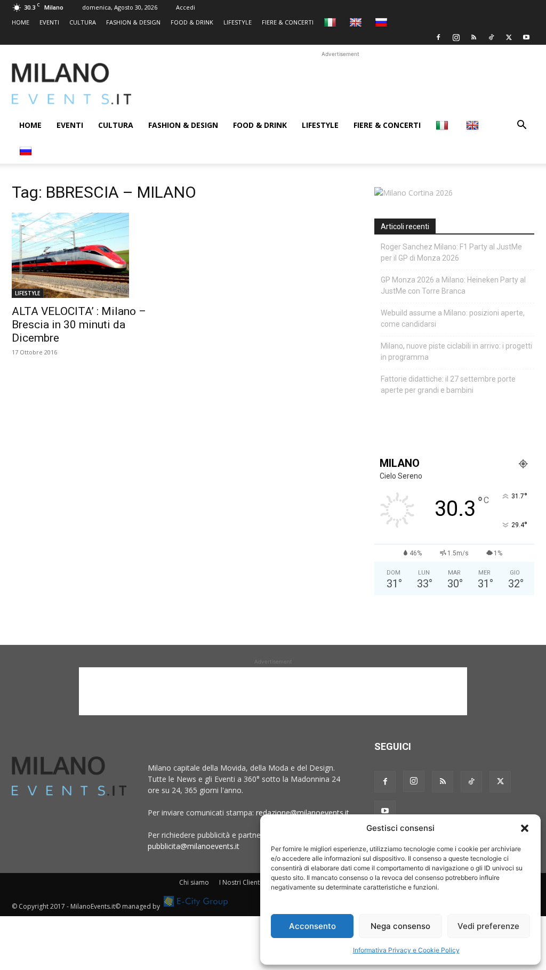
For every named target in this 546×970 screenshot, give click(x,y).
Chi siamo (194, 882)
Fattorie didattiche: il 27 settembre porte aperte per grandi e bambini (448, 384)
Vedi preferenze (488, 926)
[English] (357, 22)
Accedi (185, 7)
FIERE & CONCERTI (288, 22)
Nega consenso (400, 926)
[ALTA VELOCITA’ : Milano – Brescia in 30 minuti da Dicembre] (92, 255)
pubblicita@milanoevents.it (193, 846)
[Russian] (382, 22)
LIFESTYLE (237, 22)
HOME (20, 22)
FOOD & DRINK (192, 22)
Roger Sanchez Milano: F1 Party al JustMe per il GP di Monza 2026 (451, 252)
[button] (524, 828)
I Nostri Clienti (240, 882)
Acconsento (312, 926)
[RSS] (473, 37)
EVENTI (49, 22)
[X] (509, 37)
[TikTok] (491, 37)
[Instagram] (456, 37)
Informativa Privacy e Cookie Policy (406, 950)
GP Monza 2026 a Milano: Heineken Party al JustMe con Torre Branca (453, 285)
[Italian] (331, 22)
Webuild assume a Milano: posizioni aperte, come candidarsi (453, 318)
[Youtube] (526, 37)
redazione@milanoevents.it (302, 812)
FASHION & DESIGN (133, 22)
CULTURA (82, 22)
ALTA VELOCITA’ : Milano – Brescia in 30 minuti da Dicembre (79, 324)
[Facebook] (438, 37)
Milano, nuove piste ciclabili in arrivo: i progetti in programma (456, 351)
